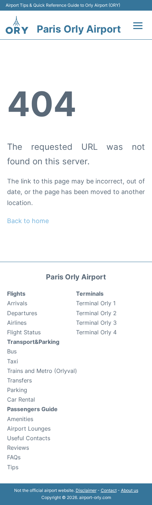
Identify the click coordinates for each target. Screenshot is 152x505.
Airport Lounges (29, 428)
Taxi (12, 361)
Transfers (19, 380)
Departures (22, 313)
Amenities (20, 418)
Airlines (17, 322)
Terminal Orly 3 (96, 322)
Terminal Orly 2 (96, 313)
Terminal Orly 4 (96, 332)
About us (129, 490)
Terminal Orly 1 (96, 303)
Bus (12, 351)
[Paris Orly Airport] (17, 25)
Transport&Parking (33, 341)
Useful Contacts (28, 438)
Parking (17, 389)
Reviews (18, 447)
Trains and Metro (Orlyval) (42, 370)
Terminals (90, 293)
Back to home (28, 221)
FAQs (14, 457)
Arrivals (17, 303)
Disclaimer (86, 490)
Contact (109, 490)
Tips (12, 467)
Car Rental (21, 399)
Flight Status (24, 332)
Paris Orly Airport (79, 29)
